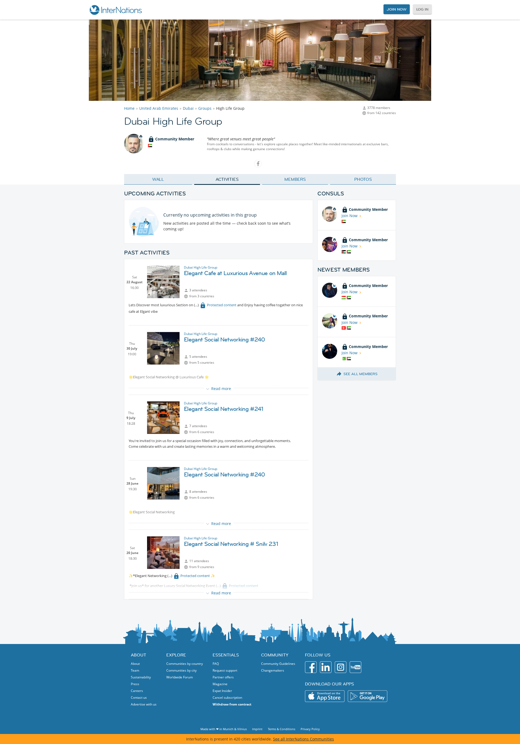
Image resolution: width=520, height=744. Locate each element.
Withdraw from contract (232, 704)
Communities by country (184, 663)
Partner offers (223, 677)
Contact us (139, 697)
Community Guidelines (278, 663)
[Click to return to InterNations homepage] (115, 10)
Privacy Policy (310, 729)
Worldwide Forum (179, 677)
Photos (363, 179)
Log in (422, 9)
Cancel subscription (227, 697)
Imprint (257, 729)
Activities (227, 179)
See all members (360, 373)
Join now (396, 9)
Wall (158, 179)
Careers (137, 690)
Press (135, 684)
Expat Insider (222, 690)
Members (295, 179)
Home (129, 108)
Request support (225, 670)
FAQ (216, 663)
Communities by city (181, 670)
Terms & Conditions (281, 729)
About (135, 663)
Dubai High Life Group (200, 267)
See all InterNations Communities (303, 739)
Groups (205, 108)
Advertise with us (144, 704)
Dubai (188, 108)
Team (135, 670)
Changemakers (272, 670)
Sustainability (141, 677)
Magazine (220, 684)
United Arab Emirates (158, 108)
